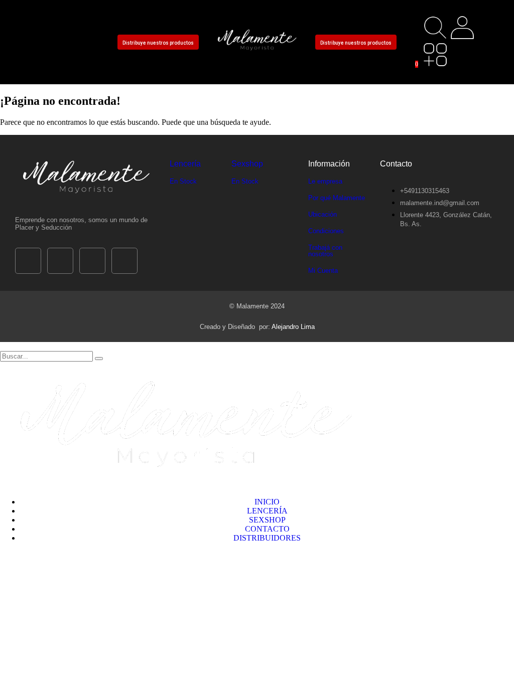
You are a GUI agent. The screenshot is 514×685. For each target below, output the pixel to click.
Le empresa (325, 181)
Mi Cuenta (323, 270)
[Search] (99, 358)
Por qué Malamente (336, 198)
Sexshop (247, 163)
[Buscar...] (435, 27)
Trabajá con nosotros (325, 251)
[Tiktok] (54, 27)
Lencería (185, 163)
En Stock (183, 181)
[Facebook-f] (27, 27)
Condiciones (326, 231)
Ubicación (322, 214)
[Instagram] (81, 27)
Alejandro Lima (293, 326)
